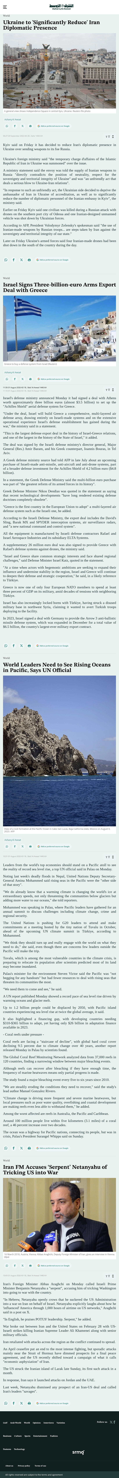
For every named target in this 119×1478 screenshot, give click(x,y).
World (6, 15)
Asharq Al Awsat (12, 119)
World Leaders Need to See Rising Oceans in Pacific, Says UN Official (57, 667)
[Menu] (5, 7)
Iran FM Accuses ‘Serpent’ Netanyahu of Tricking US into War (55, 1169)
